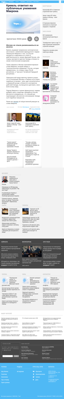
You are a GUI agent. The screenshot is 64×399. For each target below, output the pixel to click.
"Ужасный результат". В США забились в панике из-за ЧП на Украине (52, 324)
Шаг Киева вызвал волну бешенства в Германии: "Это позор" (9, 327)
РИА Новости (26, 107)
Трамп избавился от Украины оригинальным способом (28, 324)
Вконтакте (39, 371)
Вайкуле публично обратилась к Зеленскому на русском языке (53, 327)
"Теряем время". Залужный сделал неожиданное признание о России (13, 144)
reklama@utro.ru (52, 381)
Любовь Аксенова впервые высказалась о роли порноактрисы (52, 335)
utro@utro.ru (51, 377)
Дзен (36, 380)
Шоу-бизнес (11, 1)
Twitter (38, 377)
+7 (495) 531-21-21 (52, 375)
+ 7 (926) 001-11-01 (52, 380)
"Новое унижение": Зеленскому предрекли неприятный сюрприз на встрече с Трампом (53, 331)
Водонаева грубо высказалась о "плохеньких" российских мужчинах (32, 162)
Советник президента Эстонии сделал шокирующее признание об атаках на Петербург (9, 319)
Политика (17, 1)
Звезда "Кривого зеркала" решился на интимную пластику (13, 151)
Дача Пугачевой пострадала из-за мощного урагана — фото (13, 159)
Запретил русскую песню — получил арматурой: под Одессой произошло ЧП (10, 324)
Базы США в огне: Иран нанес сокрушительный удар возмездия (29, 335)
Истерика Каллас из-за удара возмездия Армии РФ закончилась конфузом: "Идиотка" (52, 319)
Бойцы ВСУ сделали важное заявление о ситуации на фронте (10, 331)
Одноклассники (40, 374)
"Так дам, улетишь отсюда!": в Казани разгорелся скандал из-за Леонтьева (32, 144)
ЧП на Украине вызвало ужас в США (30, 318)
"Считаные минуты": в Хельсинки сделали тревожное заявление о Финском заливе (10, 335)
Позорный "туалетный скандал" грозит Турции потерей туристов (30, 331)
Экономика (23, 1)
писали (15, 101)
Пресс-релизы (36, 1)
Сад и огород (29, 1)
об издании (20, 371)
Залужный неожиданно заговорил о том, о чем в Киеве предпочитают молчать (31, 327)
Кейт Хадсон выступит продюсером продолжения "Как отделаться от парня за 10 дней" (32, 153)
